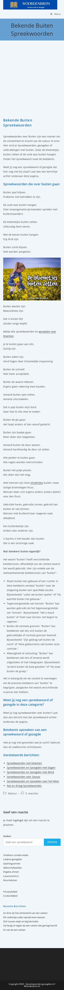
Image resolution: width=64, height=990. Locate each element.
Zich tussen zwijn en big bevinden (20, 921)
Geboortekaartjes (12, 867)
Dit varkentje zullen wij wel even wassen (24, 917)
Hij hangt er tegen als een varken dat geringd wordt (30, 925)
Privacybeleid (10, 891)
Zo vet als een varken (14, 929)
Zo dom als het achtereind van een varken (25, 913)
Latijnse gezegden (12, 859)
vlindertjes (36, 482)
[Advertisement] (32, 83)
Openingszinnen (11, 863)
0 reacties (32, 793)
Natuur (12, 793)
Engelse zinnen (11, 871)
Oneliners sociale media (15, 855)
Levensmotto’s (11, 876)
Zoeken (52, 842)
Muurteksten (10, 880)
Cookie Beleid (10, 895)
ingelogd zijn (20, 820)
